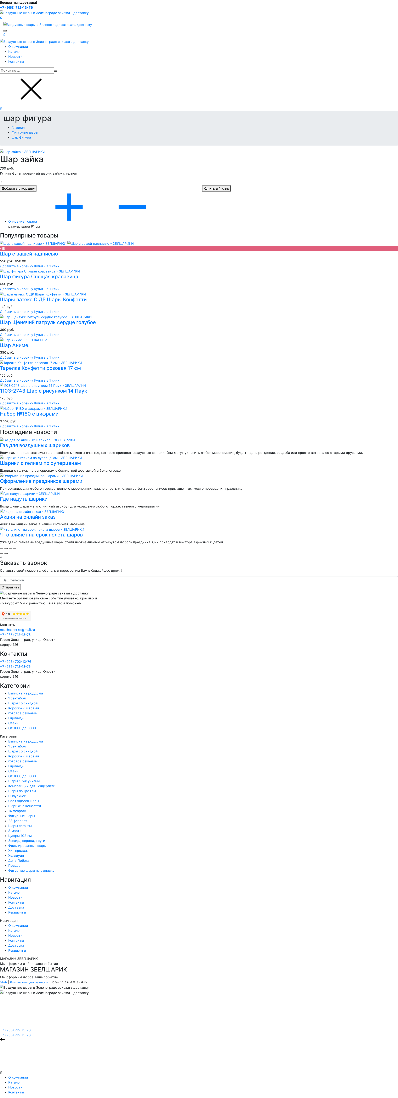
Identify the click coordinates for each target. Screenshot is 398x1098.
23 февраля (17, 821)
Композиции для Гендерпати (31, 786)
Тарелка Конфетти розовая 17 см (40, 368)
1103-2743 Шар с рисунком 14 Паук (43, 391)
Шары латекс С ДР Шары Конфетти (43, 299)
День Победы (19, 860)
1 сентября (17, 698)
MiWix (3, 982)
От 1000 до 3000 (22, 728)
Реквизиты (17, 912)
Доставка (16, 907)
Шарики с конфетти (24, 806)
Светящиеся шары (23, 801)
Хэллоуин (16, 855)
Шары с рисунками (24, 781)
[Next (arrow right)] (6, 553)
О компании (18, 47)
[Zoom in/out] (14, 548)
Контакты (16, 61)
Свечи (13, 723)
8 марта (14, 831)
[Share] (6, 548)
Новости (15, 56)
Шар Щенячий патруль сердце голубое (48, 322)
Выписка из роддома (25, 693)
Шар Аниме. (15, 345)
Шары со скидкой (23, 703)
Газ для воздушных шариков (35, 445)
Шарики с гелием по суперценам (40, 463)
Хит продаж (18, 851)
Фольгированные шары (27, 846)
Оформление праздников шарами (41, 481)
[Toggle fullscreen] (10, 548)
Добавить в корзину (16, 266)
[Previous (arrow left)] (1, 553)
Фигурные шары (21, 816)
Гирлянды (16, 718)
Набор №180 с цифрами (29, 414)
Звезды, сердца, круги (26, 841)
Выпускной (17, 796)
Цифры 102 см (20, 836)
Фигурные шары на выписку (31, 870)
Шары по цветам (22, 791)
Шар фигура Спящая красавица (39, 277)
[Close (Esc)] (1, 548)
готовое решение (22, 713)
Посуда (14, 865)
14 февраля (17, 811)
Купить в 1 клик (46, 266)
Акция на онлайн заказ (28, 517)
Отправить (10, 587)
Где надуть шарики (23, 499)
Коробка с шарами (23, 708)
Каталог (14, 51)
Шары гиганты (20, 826)
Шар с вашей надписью (29, 254)
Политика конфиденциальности (29, 982)
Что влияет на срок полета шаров (41, 535)
